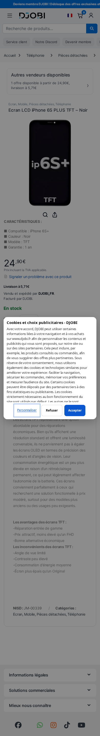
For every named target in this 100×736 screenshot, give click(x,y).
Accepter (75, 410)
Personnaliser (26, 410)
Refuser (52, 410)
